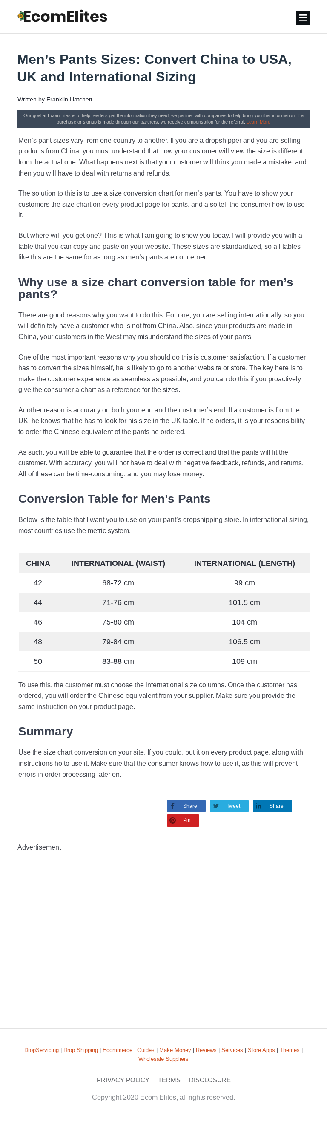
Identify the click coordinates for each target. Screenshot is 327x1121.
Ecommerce (117, 1050)
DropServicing (41, 1050)
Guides (146, 1050)
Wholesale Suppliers (163, 1059)
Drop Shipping (80, 1050)
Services (232, 1050)
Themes (290, 1050)
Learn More (258, 121)
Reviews (206, 1050)
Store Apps (261, 1050)
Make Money (175, 1050)
